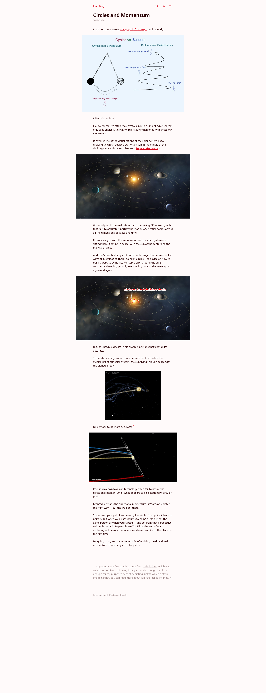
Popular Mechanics (147, 148)
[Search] (157, 6)
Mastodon (114, 595)
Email (105, 595)
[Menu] (170, 6)
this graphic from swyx (133, 29)
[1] (133, 426)
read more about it (132, 577)
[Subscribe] (163, 6)
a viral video (150, 566)
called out (99, 570)
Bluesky (123, 595)
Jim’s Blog (98, 6)
